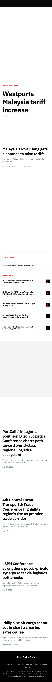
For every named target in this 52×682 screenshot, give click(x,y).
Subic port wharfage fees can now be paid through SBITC (18, 328)
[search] (47, 3)
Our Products (32, 664)
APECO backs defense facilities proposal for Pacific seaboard (16, 316)
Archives (43, 664)
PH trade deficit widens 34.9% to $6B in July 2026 (19, 304)
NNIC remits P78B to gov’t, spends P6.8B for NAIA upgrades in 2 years (17, 293)
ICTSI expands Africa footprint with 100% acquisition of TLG (17, 281)
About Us (9, 664)
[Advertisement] (26, 53)
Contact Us (19, 664)
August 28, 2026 (9, 285)
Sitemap (26, 667)
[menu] (3, 4)
